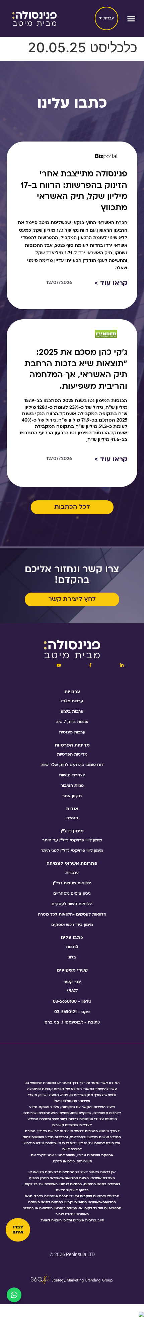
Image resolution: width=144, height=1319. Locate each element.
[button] (131, 18)
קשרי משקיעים (72, 970)
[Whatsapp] (14, 1294)
